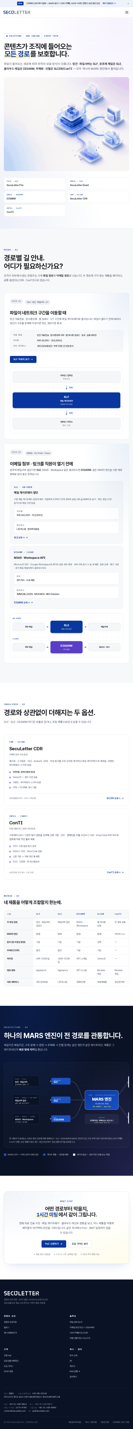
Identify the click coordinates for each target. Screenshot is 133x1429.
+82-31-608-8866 (18, 1404)
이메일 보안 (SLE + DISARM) (82, 1327)
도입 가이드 (8, 1366)
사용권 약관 (105, 1422)
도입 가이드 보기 (80, 1243)
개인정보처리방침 (74, 1422)
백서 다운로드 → (109, 3)
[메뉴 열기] (127, 12)
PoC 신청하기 (52, 1243)
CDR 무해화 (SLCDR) (79, 1333)
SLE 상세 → (19, 537)
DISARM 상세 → (22, 602)
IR (71, 1361)
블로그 (6, 1327)
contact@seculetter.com (14, 1411)
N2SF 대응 (8, 1371)
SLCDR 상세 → (114, 798)
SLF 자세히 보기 (21, 359)
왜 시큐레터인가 (10, 1333)
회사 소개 (73, 1355)
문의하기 (73, 1376)
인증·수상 (7, 1355)
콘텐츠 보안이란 (10, 1322)
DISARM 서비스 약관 (121, 1422)
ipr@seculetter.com (40, 1411)
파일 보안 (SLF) (76, 1322)
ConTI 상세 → (114, 872)
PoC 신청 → (75, 1371)
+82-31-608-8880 (47, 1407)
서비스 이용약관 (91, 1422)
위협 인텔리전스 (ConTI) (80, 1338)
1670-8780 (21, 1407)
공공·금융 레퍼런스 (11, 1361)
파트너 (72, 1366)
